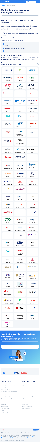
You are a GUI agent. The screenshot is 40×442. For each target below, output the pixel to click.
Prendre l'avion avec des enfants (28, 390)
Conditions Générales (26, 408)
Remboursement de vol (5, 389)
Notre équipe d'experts (5, 408)
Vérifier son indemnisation (31, 1)
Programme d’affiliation (5, 419)
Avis (2, 414)
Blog (2, 416)
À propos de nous (4, 406)
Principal (4, 5)
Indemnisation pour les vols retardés (8, 385)
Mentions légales (25, 404)
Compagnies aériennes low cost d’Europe (30, 389)
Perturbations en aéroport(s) (6, 398)
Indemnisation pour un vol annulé (7, 387)
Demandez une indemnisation (20, 346)
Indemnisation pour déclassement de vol (9, 396)
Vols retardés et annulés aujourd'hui (29, 396)
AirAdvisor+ (3, 404)
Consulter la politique (20, 343)
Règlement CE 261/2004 (6, 383)
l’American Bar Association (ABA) (24, 437)
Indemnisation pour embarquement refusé (9, 394)
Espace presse (4, 421)
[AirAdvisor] (5, 2)
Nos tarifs (3, 410)
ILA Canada (14, 437)
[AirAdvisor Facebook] (34, 430)
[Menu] (38, 2)
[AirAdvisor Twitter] (36, 430)
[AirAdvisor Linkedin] (38, 430)
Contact (2, 423)
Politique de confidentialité (27, 406)
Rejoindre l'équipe (4, 412)
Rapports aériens (25, 398)
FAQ (2, 418)
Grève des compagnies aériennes (28, 383)
